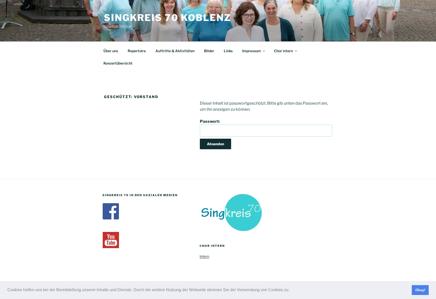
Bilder (209, 51)
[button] (291, 290)
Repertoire (137, 51)
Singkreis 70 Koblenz (167, 17)
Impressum (251, 51)
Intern (204, 256)
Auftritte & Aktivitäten (175, 51)
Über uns (110, 51)
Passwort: (210, 121)
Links (228, 51)
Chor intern (283, 51)
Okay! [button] (420, 290)
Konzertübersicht (117, 63)
